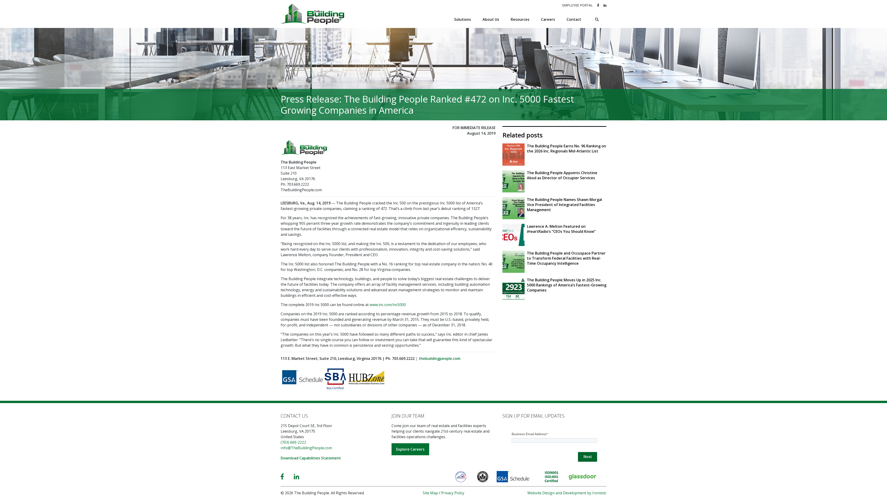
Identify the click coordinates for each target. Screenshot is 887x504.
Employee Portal (577, 5)
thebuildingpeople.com (439, 358)
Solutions (462, 19)
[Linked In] (296, 476)
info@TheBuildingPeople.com (306, 447)
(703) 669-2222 (293, 442)
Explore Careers (410, 449)
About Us (491, 19)
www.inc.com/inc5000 (388, 304)
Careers (548, 19)
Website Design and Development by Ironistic (566, 492)
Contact (574, 19)
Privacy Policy (452, 492)
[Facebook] (282, 476)
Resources (520, 19)
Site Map (430, 492)
